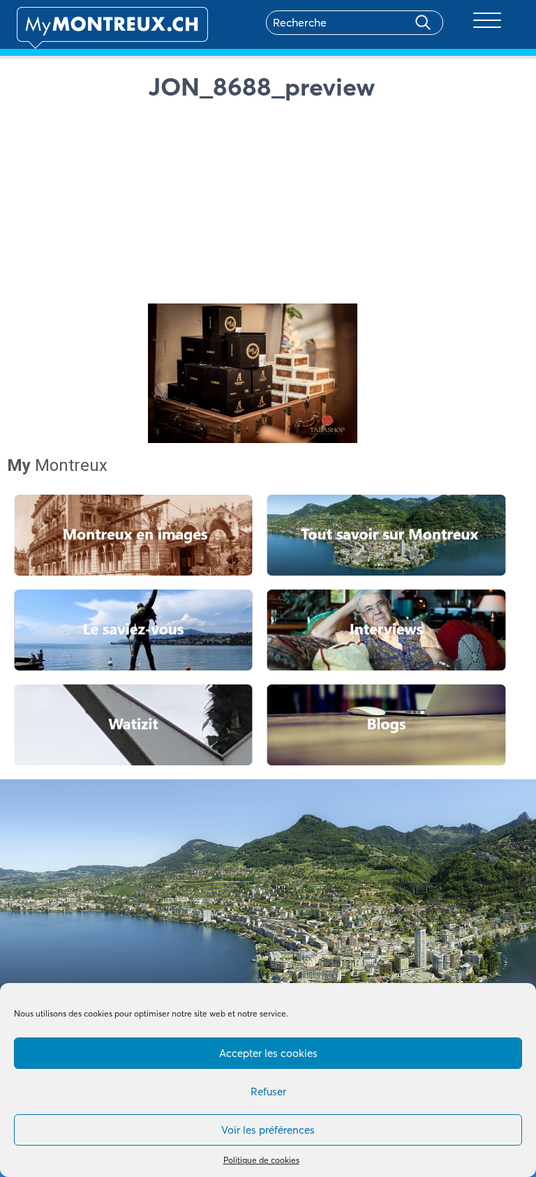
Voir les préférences (268, 1130)
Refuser (268, 1091)
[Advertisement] (334, 205)
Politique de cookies (261, 1160)
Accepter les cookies (268, 1053)
